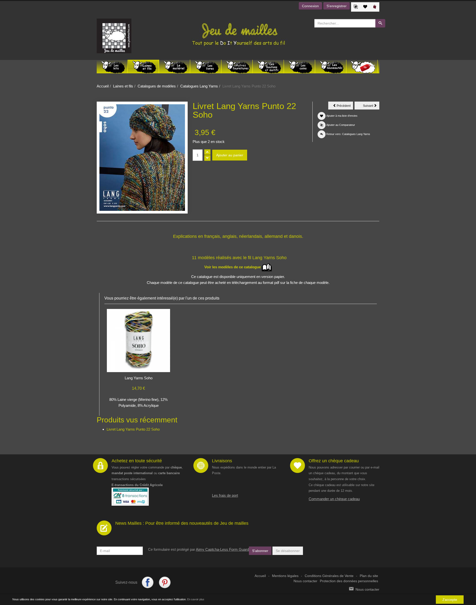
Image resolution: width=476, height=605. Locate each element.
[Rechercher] (380, 23)
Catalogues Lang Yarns (199, 86)
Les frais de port (225, 495)
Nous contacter (305, 581)
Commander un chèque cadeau (334, 499)
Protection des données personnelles (349, 581)
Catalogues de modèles (157, 86)
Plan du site (369, 576)
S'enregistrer (337, 6)
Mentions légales (285, 576)
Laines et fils (123, 86)
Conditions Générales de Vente (329, 576)
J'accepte (449, 600)
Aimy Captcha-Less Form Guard (222, 549)
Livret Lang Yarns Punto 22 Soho (133, 429)
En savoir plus (195, 599)
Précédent (344, 107)
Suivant (371, 107)
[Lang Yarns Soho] (138, 340)
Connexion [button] (310, 6)
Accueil (103, 86)
